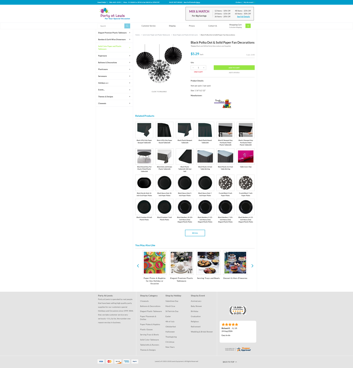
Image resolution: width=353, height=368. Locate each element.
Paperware (102, 56)
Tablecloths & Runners (149, 345)
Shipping (172, 26)
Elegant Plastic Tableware (151, 311)
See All (195, 233)
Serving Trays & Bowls (149, 334)
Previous (138, 265)
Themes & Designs (105, 96)
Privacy (192, 26)
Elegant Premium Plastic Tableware (112, 33)
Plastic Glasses (146, 329)
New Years (170, 347)
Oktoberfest (170, 326)
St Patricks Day (171, 311)
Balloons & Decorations (107, 62)
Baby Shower (196, 306)
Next (252, 265)
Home (137, 35)
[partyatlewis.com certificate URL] (238, 349)
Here (198, 2)
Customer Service (148, 26)
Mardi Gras (170, 306)
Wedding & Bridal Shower (202, 331)
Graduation (196, 316)
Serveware (102, 76)
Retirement (195, 326)
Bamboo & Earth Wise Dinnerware (112, 39)
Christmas (169, 342)
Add (234, 68)
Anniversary (196, 301)
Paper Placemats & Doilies (148, 317)
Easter (168, 316)
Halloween (170, 331)
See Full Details (243, 16)
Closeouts (102, 103)
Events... (101, 90)
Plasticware (103, 69)
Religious (195, 321)
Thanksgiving (171, 337)
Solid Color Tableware (149, 339)
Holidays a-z (103, 83)
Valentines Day (171, 301)
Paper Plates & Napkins (150, 324)
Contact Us (212, 26)
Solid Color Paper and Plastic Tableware (109, 47)
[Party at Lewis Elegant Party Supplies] (121, 14)
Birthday (194, 311)
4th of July (169, 321)
